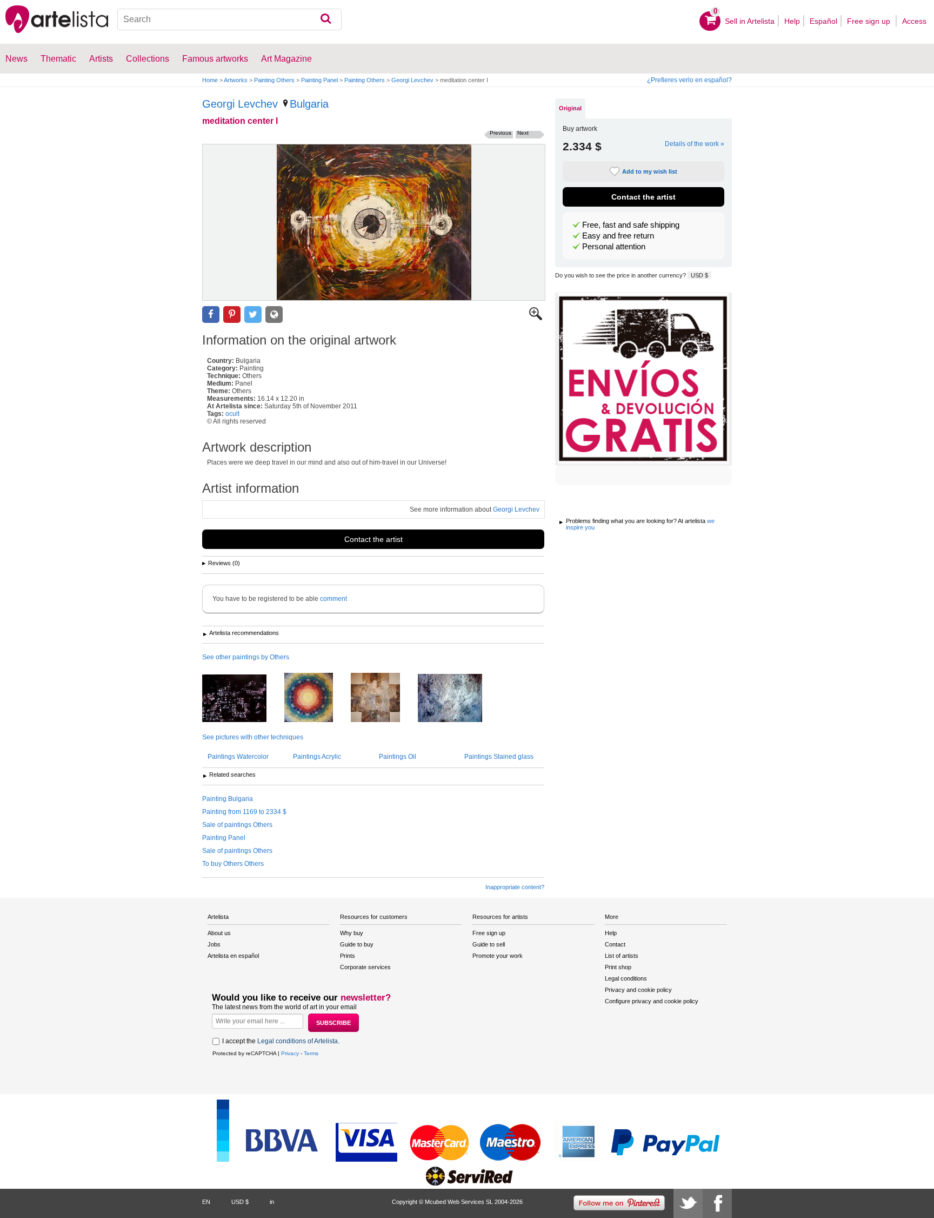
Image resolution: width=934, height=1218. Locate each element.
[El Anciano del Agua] (458, 699)
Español (823, 21)
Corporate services (365, 967)
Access (914, 21)
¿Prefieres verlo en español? (689, 80)
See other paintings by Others (245, 657)
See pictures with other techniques (252, 737)
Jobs (214, 944)
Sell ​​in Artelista (750, 21)
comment (333, 599)
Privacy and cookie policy (638, 990)
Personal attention (613, 246)
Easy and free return (618, 235)
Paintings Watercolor (238, 756)
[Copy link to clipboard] (274, 314)
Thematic (58, 58)
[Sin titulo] (242, 699)
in (272, 1202)
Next (523, 133)
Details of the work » (694, 144)
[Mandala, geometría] (316, 698)
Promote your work (497, 955)
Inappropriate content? (514, 887)
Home (210, 80)
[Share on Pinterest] (232, 314)
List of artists (621, 955)
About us (219, 933)
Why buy (351, 933)
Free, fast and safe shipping (630, 225)
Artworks (236, 80)
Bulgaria (309, 104)
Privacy (290, 1053)
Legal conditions (626, 978)
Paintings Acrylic (317, 756)
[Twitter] (688, 1203)
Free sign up (869, 21)
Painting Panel (319, 80)
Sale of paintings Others (237, 825)
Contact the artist (373, 539)
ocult (232, 414)
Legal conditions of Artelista (297, 1041)
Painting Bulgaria (227, 799)
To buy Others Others (233, 864)
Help (792, 21)
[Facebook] (717, 1203)
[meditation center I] (374, 222)
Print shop (618, 967)
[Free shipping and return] (643, 379)
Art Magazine (286, 58)
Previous (500, 133)
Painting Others (274, 80)
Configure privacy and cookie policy (651, 1001)
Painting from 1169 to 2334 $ (244, 812)
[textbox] (229, 19)
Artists (101, 58)
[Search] (326, 19)
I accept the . (280, 1041)
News (16, 58)
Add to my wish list (649, 171)
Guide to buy (356, 944)
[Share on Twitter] (253, 314)
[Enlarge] (535, 318)
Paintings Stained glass (498, 756)
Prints (347, 955)
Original (570, 108)
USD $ (699, 275)
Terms (311, 1053)
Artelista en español (233, 955)
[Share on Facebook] (210, 314)
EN (206, 1202)
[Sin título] (383, 698)
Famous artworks (215, 58)
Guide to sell (488, 944)
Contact (615, 944)
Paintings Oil (397, 756)
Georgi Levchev (412, 80)
